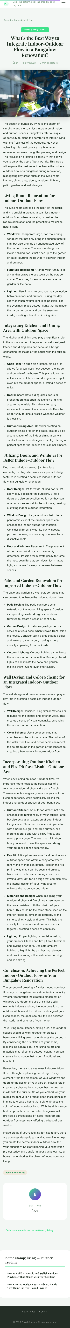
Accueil (7, 20)
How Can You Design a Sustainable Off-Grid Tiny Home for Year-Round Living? (32, 1286)
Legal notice (28, 1311)
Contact (43, 1311)
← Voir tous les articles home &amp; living (28, 1230)
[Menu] (63, 3)
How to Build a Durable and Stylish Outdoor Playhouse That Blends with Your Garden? (32, 1275)
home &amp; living (23, 20)
